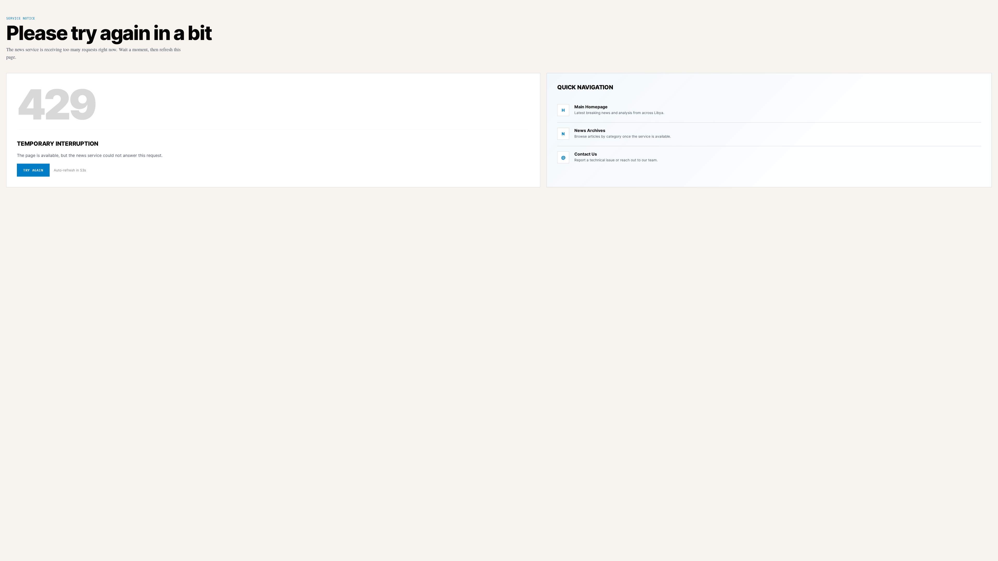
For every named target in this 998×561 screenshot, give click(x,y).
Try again (33, 170)
